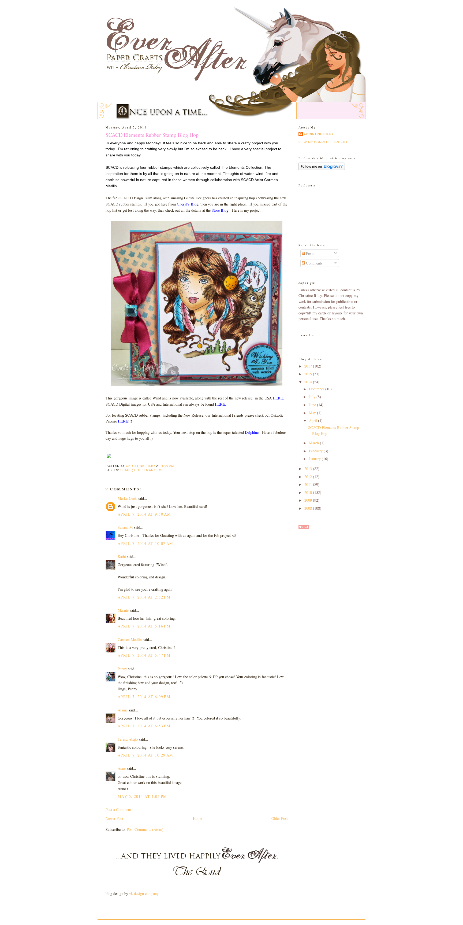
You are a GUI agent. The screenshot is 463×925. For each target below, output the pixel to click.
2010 (308, 492)
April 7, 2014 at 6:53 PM (144, 725)
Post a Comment (118, 809)
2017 (308, 366)
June (313, 404)
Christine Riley (319, 133)
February (316, 450)
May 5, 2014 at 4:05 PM (142, 796)
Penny (122, 668)
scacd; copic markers (141, 470)
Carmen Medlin (130, 639)
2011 (308, 484)
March (314, 442)
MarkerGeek (127, 498)
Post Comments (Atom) (145, 829)
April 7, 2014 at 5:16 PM (144, 626)
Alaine (123, 710)
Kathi (122, 556)
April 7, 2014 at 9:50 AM (144, 514)
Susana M (125, 527)
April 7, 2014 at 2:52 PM (144, 597)
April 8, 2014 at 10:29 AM (145, 755)
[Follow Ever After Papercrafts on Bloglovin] (321, 168)
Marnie (123, 610)
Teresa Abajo (128, 739)
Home (197, 818)
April (313, 420)
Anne (122, 768)
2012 (308, 476)
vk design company (144, 893)
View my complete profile (323, 142)
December (317, 388)
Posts (309, 253)
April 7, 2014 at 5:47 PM (144, 655)
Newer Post (114, 818)
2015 (308, 373)
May (313, 412)
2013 (308, 468)
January (315, 458)
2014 (308, 381)
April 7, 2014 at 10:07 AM (145, 543)
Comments (314, 263)
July (312, 396)
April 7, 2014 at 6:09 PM (144, 696)
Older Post (279, 818)
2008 (308, 508)
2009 (308, 500)
